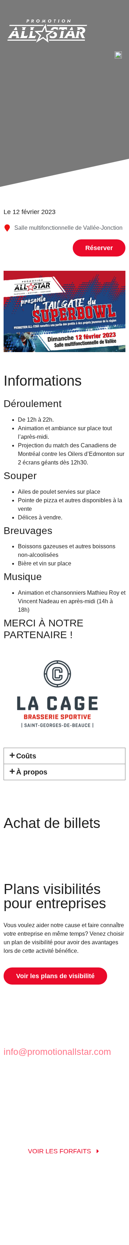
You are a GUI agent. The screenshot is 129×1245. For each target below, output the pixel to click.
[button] (64, 756)
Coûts (26, 756)
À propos (31, 772)
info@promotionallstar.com (57, 1052)
